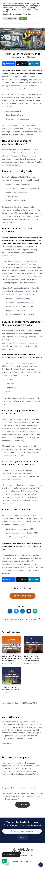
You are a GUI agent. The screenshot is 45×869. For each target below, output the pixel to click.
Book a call (22, 804)
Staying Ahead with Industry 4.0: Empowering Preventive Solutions (33, 658)
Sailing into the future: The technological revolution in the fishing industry (11, 658)
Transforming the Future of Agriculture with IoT (20, 771)
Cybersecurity (36, 331)
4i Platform (35, 793)
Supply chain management (16, 200)
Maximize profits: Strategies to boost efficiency (20, 774)
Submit (22, 838)
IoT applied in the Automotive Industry (16, 769)
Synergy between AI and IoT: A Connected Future (20, 766)
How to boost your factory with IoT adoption (19, 763)
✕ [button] (19, 853)
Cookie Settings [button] (10, 18)
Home (4, 703)
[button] (5, 863)
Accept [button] (23, 18)
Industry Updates (24, 588)
